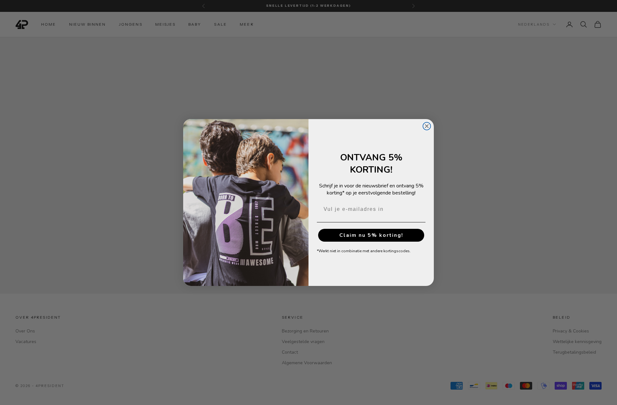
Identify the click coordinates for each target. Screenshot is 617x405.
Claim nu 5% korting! (371, 235)
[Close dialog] (427, 126)
